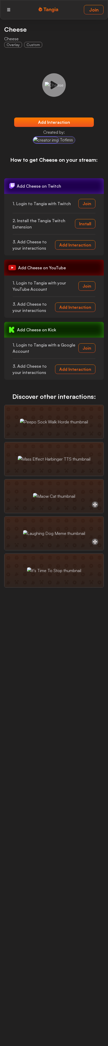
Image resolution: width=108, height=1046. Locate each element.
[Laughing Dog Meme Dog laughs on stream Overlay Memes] (54, 533)
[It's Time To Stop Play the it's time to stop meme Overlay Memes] (54, 570)
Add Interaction (54, 122)
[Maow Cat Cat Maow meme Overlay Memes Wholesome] (54, 496)
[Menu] (8, 9)
